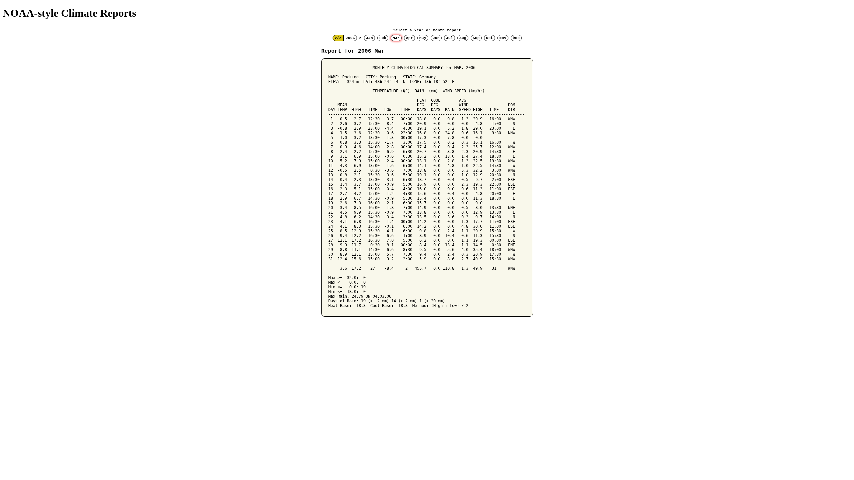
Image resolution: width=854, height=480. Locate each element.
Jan (369, 38)
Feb (382, 38)
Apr (409, 38)
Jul (449, 38)
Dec (516, 38)
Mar (396, 38)
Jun (436, 38)
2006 (350, 38)
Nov (502, 38)
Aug (462, 38)
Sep (476, 38)
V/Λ (338, 38)
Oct (489, 38)
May (422, 38)
